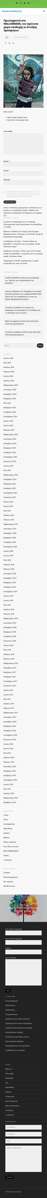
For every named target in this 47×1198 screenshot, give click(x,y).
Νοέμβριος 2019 (9, 583)
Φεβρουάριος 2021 (10, 524)
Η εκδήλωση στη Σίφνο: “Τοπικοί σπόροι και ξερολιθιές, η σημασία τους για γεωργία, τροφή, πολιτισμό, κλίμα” (21, 244)
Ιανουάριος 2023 (9, 439)
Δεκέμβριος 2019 (10, 578)
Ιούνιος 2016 (8, 749)
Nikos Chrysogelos (12, 321)
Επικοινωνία (9, 1097)
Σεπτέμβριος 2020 (10, 547)
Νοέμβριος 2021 (9, 484)
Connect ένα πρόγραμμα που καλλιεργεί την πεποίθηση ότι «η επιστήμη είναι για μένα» (22, 310)
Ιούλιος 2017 (8, 690)
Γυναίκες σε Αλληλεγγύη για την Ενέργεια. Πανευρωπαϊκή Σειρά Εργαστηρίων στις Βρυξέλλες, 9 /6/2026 (22, 224)
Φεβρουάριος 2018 (10, 663)
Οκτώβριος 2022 (9, 452)
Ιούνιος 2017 (8, 695)
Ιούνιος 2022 (8, 466)
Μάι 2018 (7, 650)
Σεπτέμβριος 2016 (10, 735)
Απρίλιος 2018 (8, 654)
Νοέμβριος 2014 (9, 802)
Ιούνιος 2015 (8, 784)
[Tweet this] (10, 43)
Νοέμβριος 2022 (9, 448)
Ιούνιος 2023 (8, 426)
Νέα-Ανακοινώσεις (12, 1106)
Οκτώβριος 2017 (9, 677)
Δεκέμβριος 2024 (10, 394)
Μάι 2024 (7, 403)
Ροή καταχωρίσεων (10, 877)
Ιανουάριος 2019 (9, 623)
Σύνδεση (6, 873)
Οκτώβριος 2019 (9, 587)
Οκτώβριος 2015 (9, 775)
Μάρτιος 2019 (8, 614)
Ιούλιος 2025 (8, 376)
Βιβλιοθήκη (7, 829)
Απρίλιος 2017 (8, 704)
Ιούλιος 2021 (8, 502)
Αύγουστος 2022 (9, 461)
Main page (9, 1074)
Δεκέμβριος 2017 (10, 668)
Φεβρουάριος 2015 (10, 798)
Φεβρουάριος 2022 (10, 475)
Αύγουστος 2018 (9, 641)
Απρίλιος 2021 (8, 515)
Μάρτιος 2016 (8, 762)
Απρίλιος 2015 (8, 793)
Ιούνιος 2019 (8, 601)
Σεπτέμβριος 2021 (10, 493)
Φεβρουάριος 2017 (10, 713)
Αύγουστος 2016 (9, 740)
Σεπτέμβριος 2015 (10, 780)
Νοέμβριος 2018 (9, 632)
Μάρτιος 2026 (8, 372)
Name (6, 161)
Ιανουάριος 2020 (9, 574)
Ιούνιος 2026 (8, 358)
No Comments (21, 37)
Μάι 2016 (7, 753)
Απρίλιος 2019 (8, 609)
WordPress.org (9, 886)
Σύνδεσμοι (9, 1110)
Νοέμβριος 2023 (9, 408)
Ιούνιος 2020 (8, 556)
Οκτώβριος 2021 (9, 488)
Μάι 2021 (7, 511)
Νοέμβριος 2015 (9, 771)
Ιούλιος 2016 (8, 744)
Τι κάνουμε (7, 860)
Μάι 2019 (7, 605)
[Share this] (6, 43)
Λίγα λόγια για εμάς (11, 847)
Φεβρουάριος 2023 (10, 435)
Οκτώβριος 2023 (9, 412)
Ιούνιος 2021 (8, 506)
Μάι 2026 (7, 363)
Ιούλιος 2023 (8, 421)
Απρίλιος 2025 (8, 381)
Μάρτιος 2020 (8, 569)
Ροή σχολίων (8, 882)
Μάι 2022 (7, 470)
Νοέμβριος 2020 (9, 538)
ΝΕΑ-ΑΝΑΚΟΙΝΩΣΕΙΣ (10, 851)
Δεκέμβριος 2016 (10, 722)
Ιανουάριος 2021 (9, 529)
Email (6, 170)
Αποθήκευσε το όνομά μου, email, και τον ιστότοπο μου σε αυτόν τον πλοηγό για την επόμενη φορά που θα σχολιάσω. (23, 192)
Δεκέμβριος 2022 (10, 443)
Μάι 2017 (7, 699)
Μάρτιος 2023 (8, 430)
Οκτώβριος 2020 (9, 542)
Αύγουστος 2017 (9, 686)
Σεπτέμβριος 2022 (10, 457)
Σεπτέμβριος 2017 (10, 681)
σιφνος (6, 855)
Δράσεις (6, 833)
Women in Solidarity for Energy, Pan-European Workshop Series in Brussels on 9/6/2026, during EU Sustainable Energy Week (23, 234)
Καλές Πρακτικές (11, 1101)
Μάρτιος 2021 (8, 520)
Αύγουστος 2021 (9, 497)
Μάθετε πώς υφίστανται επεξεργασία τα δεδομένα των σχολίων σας (22, 213)
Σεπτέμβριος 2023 (10, 417)
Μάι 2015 (7, 789)
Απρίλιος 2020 (8, 565)
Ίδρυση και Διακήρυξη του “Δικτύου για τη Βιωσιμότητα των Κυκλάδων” (22, 280)
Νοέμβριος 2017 (9, 672)
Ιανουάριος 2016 (9, 767)
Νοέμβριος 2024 (9, 399)
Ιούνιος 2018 (8, 645)
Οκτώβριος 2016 (9, 731)
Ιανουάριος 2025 (9, 390)
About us (8, 1069)
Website (6, 179)
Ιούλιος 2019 (8, 596)
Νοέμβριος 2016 (9, 726)
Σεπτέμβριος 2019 (10, 592)
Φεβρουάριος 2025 (10, 385)
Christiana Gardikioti (13, 308)
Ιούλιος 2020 (8, 551)
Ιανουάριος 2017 (9, 717)
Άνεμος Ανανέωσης (12, 11)
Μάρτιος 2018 (8, 659)
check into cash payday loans (18, 120)
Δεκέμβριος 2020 (10, 533)
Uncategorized (9, 824)
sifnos (5, 820)
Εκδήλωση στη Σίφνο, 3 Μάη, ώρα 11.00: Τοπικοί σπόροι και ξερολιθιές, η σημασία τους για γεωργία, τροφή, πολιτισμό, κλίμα (23, 253)
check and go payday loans (17, 117)
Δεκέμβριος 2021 (10, 479)
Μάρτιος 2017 (8, 708)
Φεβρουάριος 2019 (10, 618)
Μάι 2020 (7, 560)
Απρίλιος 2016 (8, 758)
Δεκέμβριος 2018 (10, 627)
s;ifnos (5, 815)
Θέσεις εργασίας (9, 842)
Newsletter (9, 1078)
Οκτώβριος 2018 (9, 636)
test (6, 1083)
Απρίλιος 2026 (8, 367)
